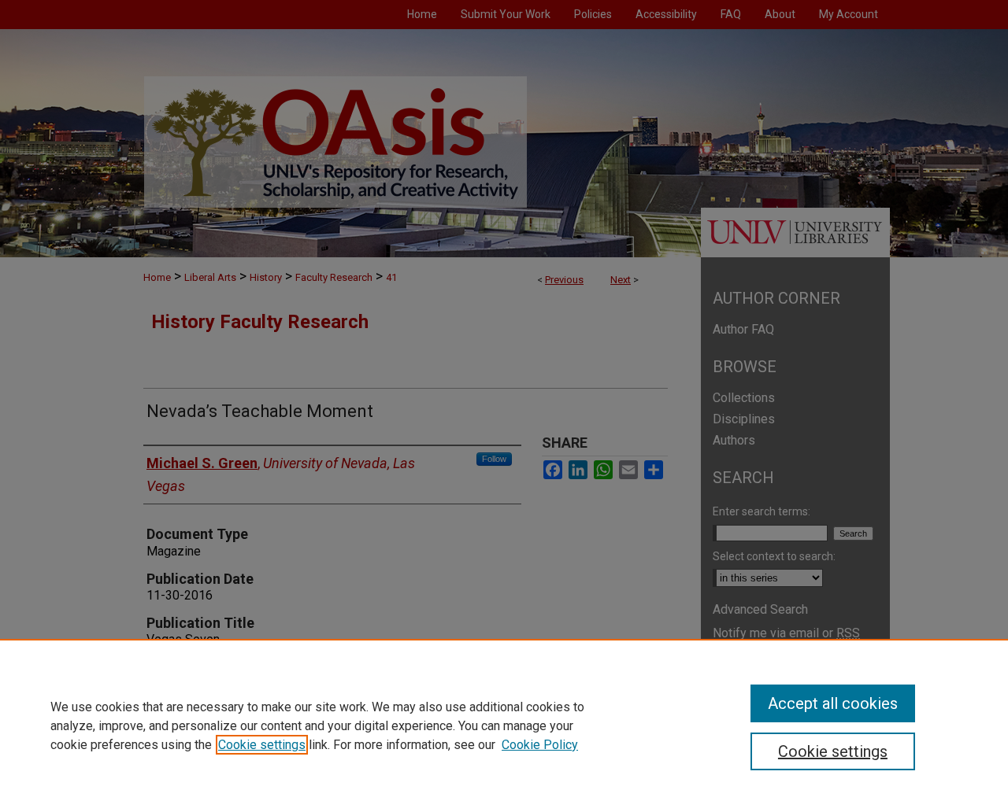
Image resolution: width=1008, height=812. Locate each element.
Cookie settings (262, 744)
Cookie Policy (540, 744)
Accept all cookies (833, 703)
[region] (504, 725)
